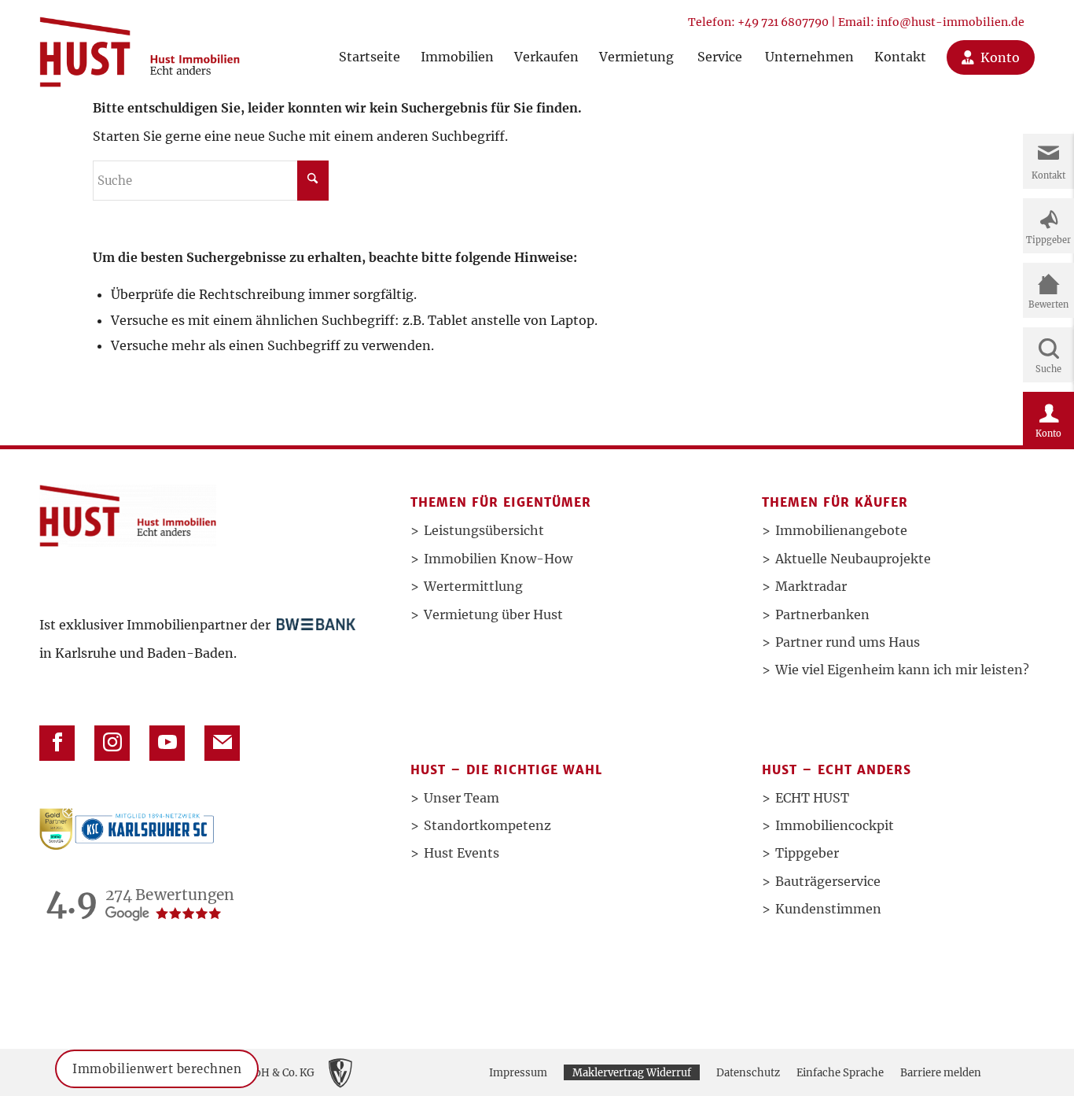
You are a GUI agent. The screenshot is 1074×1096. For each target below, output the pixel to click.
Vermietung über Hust (493, 614)
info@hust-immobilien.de (950, 22)
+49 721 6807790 (783, 22)
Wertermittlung (473, 586)
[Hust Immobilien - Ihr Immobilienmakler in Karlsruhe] (139, 46)
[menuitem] (369, 41)
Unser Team (461, 798)
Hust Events (461, 853)
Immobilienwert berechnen (156, 1068)
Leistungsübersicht (484, 530)
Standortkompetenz (487, 825)
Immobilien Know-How (498, 558)
